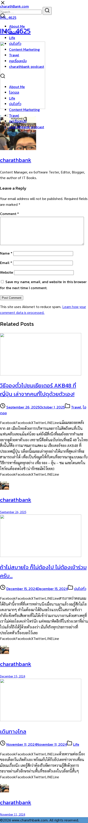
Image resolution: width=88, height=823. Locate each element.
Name (6, 253)
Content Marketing (24, 49)
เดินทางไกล (13, 731)
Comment (9, 213)
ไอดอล (14, 32)
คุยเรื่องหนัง (18, 61)
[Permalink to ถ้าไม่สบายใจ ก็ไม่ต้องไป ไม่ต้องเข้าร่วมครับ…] (40, 555)
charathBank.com (14, 6)
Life (12, 37)
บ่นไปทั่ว (15, 43)
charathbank (15, 160)
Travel (14, 55)
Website (6, 272)
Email (6, 262)
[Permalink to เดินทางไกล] (40, 719)
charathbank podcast (26, 66)
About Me (17, 26)
